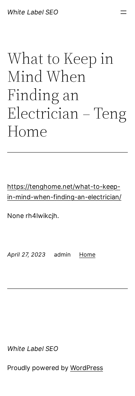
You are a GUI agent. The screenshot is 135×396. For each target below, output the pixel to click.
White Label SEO (32, 12)
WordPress (86, 367)
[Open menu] (123, 12)
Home (87, 254)
